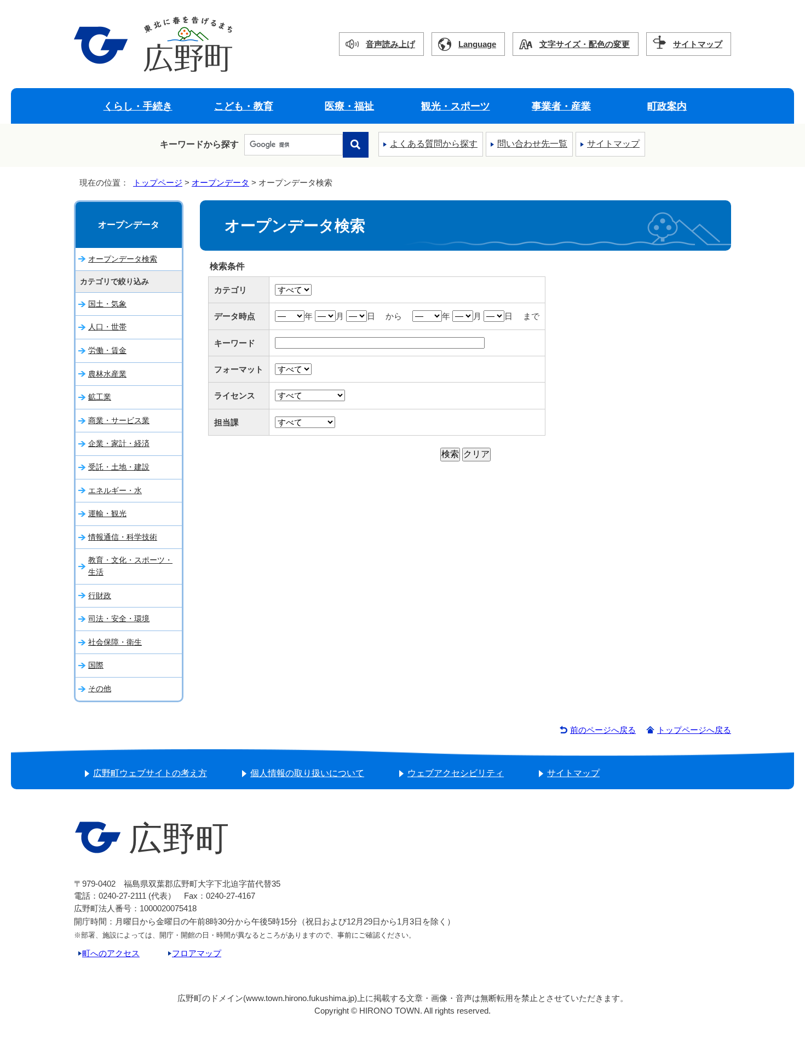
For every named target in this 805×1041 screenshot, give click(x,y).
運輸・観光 (107, 513)
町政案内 (667, 106)
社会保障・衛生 (115, 642)
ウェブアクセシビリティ (455, 773)
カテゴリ (230, 289)
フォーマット (238, 369)
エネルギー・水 (115, 490)
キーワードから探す (199, 144)
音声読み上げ (390, 44)
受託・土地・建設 (119, 466)
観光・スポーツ (455, 106)
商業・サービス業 (119, 420)
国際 (96, 665)
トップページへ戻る (694, 730)
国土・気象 (107, 303)
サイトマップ (697, 44)
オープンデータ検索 (122, 259)
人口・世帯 (107, 326)
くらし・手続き (138, 106)
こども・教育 (243, 106)
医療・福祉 (349, 106)
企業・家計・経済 (119, 443)
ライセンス (234, 395)
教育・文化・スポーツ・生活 (130, 566)
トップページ (157, 182)
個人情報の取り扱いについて (307, 773)
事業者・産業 (561, 106)
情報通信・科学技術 (122, 537)
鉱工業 (99, 396)
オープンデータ (220, 182)
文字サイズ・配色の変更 (584, 44)
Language (477, 44)
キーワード (234, 343)
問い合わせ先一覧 (532, 143)
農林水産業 (107, 373)
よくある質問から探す (434, 143)
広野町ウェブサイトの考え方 (150, 773)
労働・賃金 (107, 350)
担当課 (226, 422)
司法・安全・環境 (119, 618)
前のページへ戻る (603, 730)
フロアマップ (196, 953)
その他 (99, 688)
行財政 (99, 595)
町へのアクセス (111, 953)
